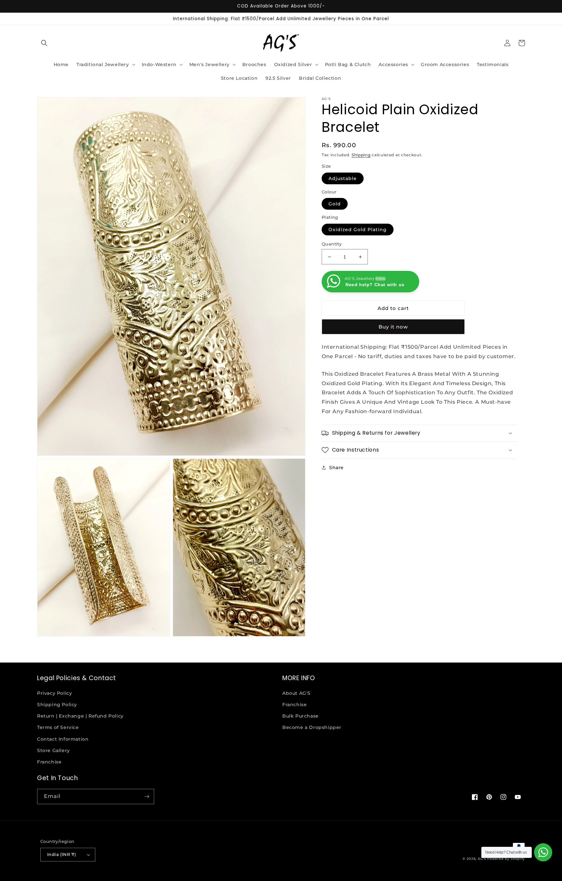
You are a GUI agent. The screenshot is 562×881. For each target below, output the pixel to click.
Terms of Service (58, 727)
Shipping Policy (57, 704)
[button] (44, 43)
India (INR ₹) (61, 854)
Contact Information (62, 739)
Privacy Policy (54, 693)
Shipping (361, 154)
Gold (334, 204)
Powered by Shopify (506, 859)
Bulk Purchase (300, 716)
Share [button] (336, 467)
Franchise (49, 762)
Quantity (331, 243)
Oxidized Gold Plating (357, 229)
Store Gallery (53, 750)
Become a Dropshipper (311, 727)
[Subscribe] (147, 796)
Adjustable (342, 178)
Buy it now (393, 327)
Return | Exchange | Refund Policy (80, 716)
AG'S (482, 859)
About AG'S (296, 693)
